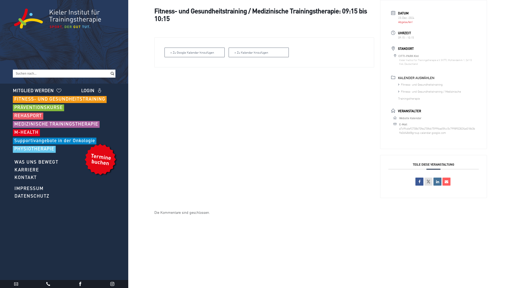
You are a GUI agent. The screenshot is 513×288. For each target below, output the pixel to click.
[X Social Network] (428, 182)
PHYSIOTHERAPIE (34, 149)
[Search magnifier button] (112, 74)
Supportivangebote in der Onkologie (54, 141)
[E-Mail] (446, 182)
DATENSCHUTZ (31, 196)
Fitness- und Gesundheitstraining (422, 84)
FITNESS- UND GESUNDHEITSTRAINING (59, 99)
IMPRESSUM (29, 188)
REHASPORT (28, 116)
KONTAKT (25, 177)
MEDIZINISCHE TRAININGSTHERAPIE (56, 124)
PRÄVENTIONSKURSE (38, 107)
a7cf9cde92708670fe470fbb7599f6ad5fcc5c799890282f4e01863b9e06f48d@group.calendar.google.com (437, 130)
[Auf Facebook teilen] (419, 182)
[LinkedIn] (437, 182)
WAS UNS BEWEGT (36, 162)
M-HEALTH (26, 132)
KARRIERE (26, 170)
